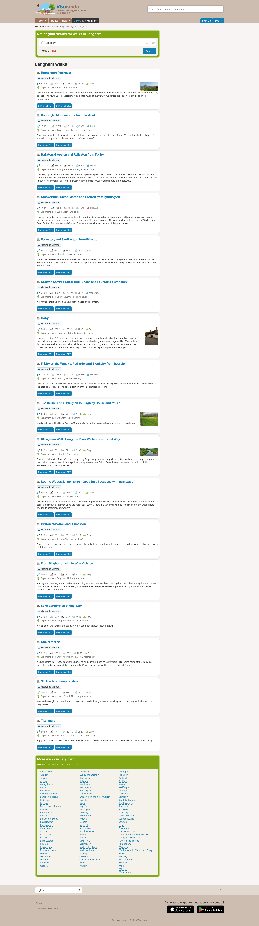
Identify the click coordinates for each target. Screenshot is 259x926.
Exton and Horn (48, 850)
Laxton (82, 803)
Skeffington (124, 787)
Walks (54, 20)
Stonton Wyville (126, 818)
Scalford (123, 781)
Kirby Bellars (85, 793)
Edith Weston (47, 840)
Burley (43, 815)
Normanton (85, 843)
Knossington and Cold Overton (94, 796)
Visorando (40, 26)
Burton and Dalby (49, 818)
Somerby (123, 796)
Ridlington (124, 771)
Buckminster (46, 812)
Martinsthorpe (86, 831)
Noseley (83, 853)
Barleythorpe (46, 784)
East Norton (46, 834)
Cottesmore (46, 828)
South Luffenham (127, 799)
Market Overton (87, 828)
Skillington (124, 790)
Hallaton (83, 781)
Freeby (43, 853)
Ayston (43, 781)
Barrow (43, 787)
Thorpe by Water (127, 831)
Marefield (84, 825)
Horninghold (85, 790)
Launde (83, 799)
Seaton (122, 784)
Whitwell (123, 862)
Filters (50, 51)
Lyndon (83, 818)
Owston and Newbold (90, 859)
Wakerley (123, 847)
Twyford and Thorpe (129, 840)
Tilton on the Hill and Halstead (134, 834)
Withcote (123, 869)
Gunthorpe (84, 777)
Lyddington (85, 815)
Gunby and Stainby (89, 774)
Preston (83, 865)
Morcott (83, 837)
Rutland (123, 777)
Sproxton (123, 806)
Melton (82, 834)
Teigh (121, 825)
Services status (119, 920)
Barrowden (45, 790)
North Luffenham (88, 847)
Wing (121, 865)
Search (149, 51)
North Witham (86, 850)
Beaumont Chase (48, 793)
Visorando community (47, 908)
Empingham (46, 847)
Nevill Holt (84, 840)
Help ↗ (66, 20)
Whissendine (125, 859)
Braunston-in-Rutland (51, 806)
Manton (83, 821)
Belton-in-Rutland (49, 796)
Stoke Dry (123, 812)
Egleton (44, 843)
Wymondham (125, 872)
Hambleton (85, 784)
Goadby (44, 865)
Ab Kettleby (46, 771)
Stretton (123, 821)
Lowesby (83, 812)
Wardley (123, 856)
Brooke (43, 809)
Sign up (206, 20)
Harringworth (86, 787)
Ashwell (44, 777)
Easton (43, 837)
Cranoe (43, 831)
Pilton (82, 862)
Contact (39, 903)
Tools (40, 20)
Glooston (44, 862)
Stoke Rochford (126, 815)
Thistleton (124, 828)
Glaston (44, 859)
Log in (218, 20)
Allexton (44, 774)
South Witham (126, 803)
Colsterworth (46, 825)
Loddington (85, 809)
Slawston (123, 793)
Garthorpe (45, 856)
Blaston (44, 803)
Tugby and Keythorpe (129, 837)
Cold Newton (46, 821)
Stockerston (124, 809)
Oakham (83, 856)
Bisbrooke (45, 799)
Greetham (84, 771)
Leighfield (84, 806)
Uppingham (125, 843)
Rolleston (123, 774)
